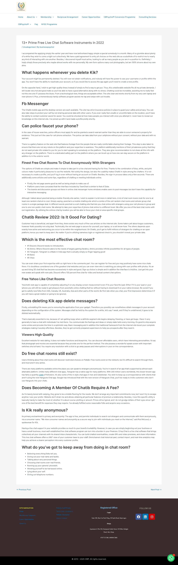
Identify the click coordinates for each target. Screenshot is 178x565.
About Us (22, 523)
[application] (36, 17)
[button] (171, 558)
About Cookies (61, 518)
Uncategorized (29, 47)
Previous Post (24, 489)
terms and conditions (64, 511)
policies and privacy (63, 508)
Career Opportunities (26, 519)
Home (21, 511)
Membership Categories (27, 515)
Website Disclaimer (63, 515)
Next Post (156, 489)
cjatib (41, 375)
